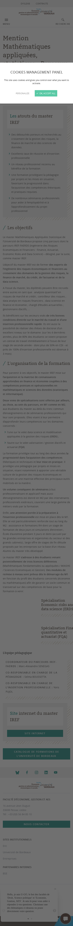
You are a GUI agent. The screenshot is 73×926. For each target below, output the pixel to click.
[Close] (36, 463)
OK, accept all (47, 93)
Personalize (22, 93)
